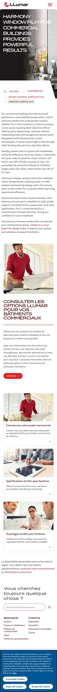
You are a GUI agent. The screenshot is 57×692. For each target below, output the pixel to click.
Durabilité (33, 625)
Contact (7, 621)
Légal (6, 635)
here (15, 673)
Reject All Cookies (14, 686)
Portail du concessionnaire (16, 638)
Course (31, 632)
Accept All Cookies (41, 686)
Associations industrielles (39, 628)
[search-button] (49, 607)
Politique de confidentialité (10, 630)
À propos (34, 617)
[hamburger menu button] (50, 4)
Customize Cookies (15, 679)
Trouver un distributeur (14, 625)
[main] (28, 671)
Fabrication (33, 621)
